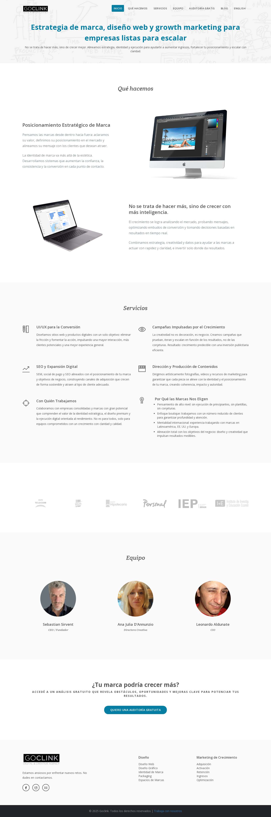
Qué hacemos (137, 8)
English (240, 8)
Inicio (118, 8)
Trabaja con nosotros (168, 811)
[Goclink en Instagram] (35, 787)
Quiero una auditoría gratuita (135, 710)
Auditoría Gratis (202, 8)
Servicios (160, 8)
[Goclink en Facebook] (26, 787)
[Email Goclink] (45, 787)
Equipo (178, 8)
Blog (224, 8)
